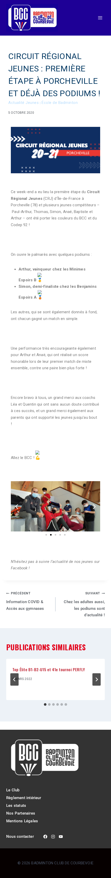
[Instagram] (53, 837)
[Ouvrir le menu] (100, 18)
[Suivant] (96, 679)
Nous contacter (20, 836)
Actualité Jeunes (23, 102)
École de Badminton (60, 102)
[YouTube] (61, 837)
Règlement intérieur (23, 797)
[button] (16, 506)
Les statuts (16, 805)
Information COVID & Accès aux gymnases (25, 601)
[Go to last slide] (14, 679)
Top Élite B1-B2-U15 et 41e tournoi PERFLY (48, 669)
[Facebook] (45, 837)
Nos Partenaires (20, 813)
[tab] (45, 704)
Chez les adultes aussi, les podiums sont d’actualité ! (84, 604)
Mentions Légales (22, 821)
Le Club (12, 790)
